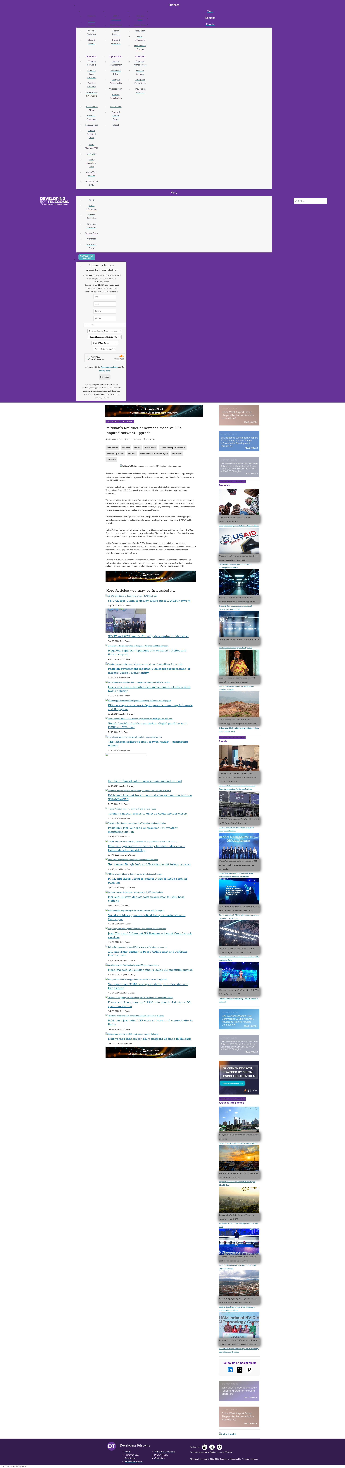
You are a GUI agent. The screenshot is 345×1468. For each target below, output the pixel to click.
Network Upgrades (115, 453)
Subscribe (104, 377)
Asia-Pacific (112, 448)
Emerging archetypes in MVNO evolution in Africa (239, 526)
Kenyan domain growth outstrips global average (238, 1143)
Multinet (132, 453)
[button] (91, 11)
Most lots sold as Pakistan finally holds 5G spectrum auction (150, 970)
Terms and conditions (109, 367)
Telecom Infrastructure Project (154, 453)
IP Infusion (177, 453)
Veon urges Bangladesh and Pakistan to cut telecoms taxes (149, 864)
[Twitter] (239, 1369)
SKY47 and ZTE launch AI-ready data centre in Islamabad (148, 636)
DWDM (137, 448)
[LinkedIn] (230, 1369)
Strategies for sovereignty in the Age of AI (235, 648)
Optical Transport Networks (172, 448)
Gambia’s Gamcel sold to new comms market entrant (145, 781)
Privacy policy (104, 371)
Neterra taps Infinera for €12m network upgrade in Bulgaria (149, 1039)
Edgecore (111, 459)
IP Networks (150, 448)
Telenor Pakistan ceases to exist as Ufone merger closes (147, 814)
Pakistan (126, 448)
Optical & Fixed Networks (120, 421)
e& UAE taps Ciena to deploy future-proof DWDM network (149, 601)
